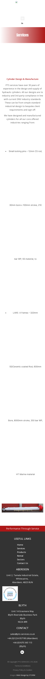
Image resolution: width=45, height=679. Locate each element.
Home (20, 544)
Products (21, 552)
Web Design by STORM (25, 675)
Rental (20, 555)
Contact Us (22, 563)
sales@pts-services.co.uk (22, 634)
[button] (22, 18)
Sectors (20, 559)
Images (13, 675)
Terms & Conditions (22, 666)
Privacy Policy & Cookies (22, 670)
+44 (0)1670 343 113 (22, 642)
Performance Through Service (22, 528)
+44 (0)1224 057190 (17, 638)
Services (21, 548)
